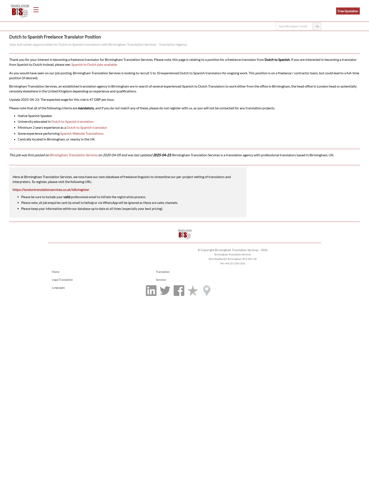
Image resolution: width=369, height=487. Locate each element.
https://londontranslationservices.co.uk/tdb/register (51, 189)
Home (55, 271)
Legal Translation (62, 279)
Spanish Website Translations (82, 133)
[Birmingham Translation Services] (185, 241)
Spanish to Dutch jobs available (94, 64)
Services (161, 279)
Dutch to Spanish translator (87, 127)
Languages (58, 287)
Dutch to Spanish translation (72, 121)
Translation (163, 271)
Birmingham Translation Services (74, 155)
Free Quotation (348, 11)
